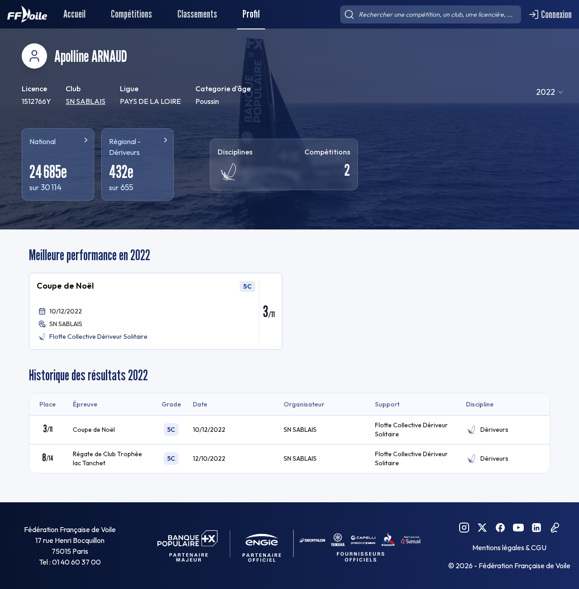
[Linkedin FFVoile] (536, 527)
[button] (155, 311)
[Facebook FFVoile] (500, 527)
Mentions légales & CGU (509, 547)
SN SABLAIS (85, 101)
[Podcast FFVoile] (554, 527)
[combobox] (550, 92)
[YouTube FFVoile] (518, 527)
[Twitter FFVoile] (482, 527)
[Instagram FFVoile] (464, 527)
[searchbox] (430, 14)
